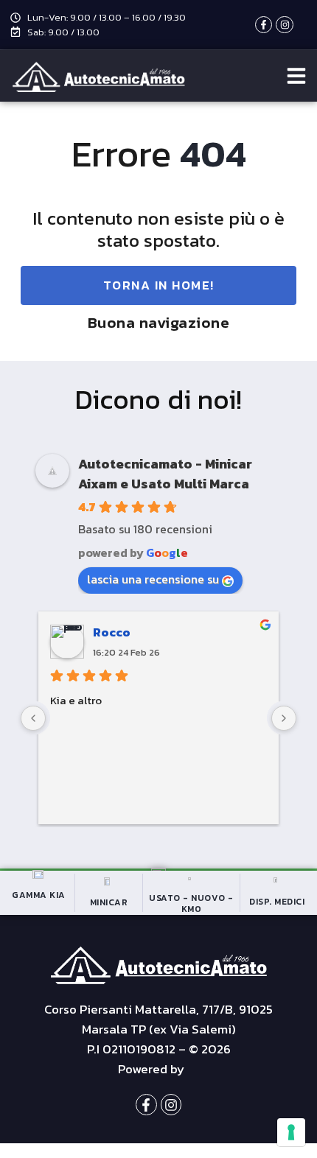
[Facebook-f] (263, 24)
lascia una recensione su (153, 579)
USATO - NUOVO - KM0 (191, 903)
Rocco (111, 632)
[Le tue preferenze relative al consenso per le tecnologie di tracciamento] (291, 1132)
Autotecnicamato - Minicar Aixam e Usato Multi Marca (165, 474)
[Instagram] (284, 24)
